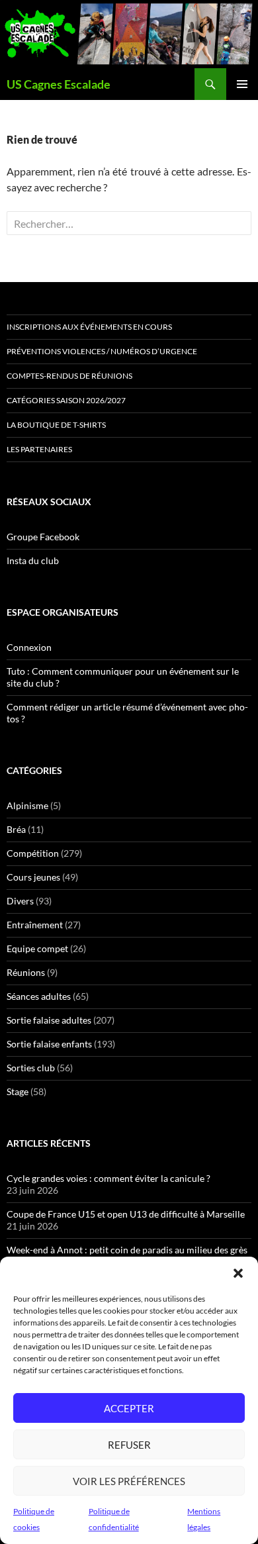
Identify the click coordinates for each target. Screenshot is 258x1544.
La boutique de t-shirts (56, 425)
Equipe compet (37, 948)
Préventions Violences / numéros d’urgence (102, 351)
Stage (17, 1091)
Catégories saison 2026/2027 (66, 400)
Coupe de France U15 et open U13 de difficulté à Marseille (126, 1214)
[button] (238, 1273)
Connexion (29, 647)
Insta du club (33, 560)
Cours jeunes (33, 877)
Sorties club (31, 1067)
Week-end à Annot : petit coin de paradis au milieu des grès (127, 1249)
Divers (20, 900)
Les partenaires (39, 449)
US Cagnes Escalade (58, 84)
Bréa (16, 829)
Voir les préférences (129, 1481)
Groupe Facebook (43, 536)
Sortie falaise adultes (49, 1020)
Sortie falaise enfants (49, 1043)
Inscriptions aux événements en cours (89, 327)
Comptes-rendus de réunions (69, 376)
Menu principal (242, 84)
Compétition (33, 853)
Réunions (26, 972)
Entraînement (35, 924)
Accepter (129, 1408)
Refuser (129, 1445)
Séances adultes (39, 996)
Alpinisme (27, 805)
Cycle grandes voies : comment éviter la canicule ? (108, 1178)
